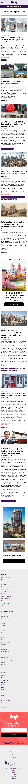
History (4, 60)
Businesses (3, 682)
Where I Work (12, 500)
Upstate (3, 662)
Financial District (5, 635)
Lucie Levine (6, 85)
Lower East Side (5, 632)
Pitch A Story (4, 702)
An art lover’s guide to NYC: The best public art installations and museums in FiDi (13, 124)
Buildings (3, 684)
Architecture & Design (6, 596)
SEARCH (25, 2)
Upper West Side (5, 614)
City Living (4, 500)
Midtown (3, 621)
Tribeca (3, 630)
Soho (2, 628)
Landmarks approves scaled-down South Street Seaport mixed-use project (14, 173)
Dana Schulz (6, 457)
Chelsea (3, 623)
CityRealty (18, 751)
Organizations (4, 680)
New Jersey (4, 664)
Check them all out (7, 97)
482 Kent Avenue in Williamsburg (13, 555)
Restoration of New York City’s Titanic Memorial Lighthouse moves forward (12, 39)
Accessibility (14, 776)
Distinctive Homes (5, 577)
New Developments (19, 197)
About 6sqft (4, 698)
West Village (4, 625)
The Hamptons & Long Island (8, 660)
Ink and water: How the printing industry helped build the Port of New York (13, 395)
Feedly (14, 778)
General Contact (5, 707)
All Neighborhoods (5, 651)
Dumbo (3, 637)
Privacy (14, 772)
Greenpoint (3, 646)
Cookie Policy (14, 774)
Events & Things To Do (7, 148)
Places (2, 677)
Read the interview (6, 498)
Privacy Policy (8, 743)
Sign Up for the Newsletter (14, 6)
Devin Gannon (6, 44)
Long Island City (5, 649)
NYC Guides (4, 582)
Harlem (3, 618)
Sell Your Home (4, 689)
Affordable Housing (5, 603)
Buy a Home (4, 687)
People (3, 675)
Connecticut (4, 667)
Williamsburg (4, 644)
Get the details (5, 57)
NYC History (4, 593)
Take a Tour (14, 561)
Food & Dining (4, 589)
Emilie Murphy (6, 128)
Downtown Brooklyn (6, 642)
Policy (3, 199)
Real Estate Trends (12, 199)
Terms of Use (23, 742)
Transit (2, 605)
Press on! (4, 424)
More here (4, 249)
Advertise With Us (5, 700)
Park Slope (3, 639)
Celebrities (3, 591)
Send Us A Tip (4, 705)
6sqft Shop (3, 584)
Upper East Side (5, 616)
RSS (15, 780)
